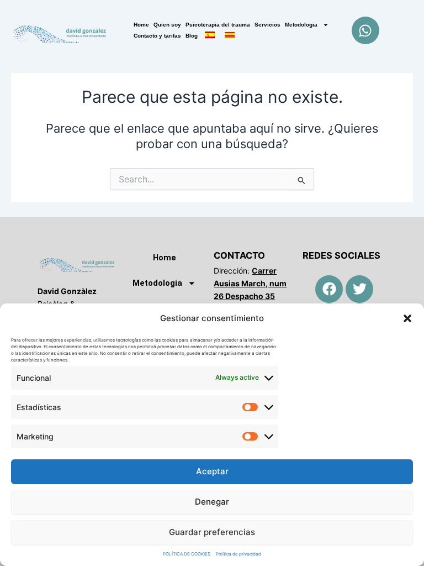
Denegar (212, 501)
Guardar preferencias (212, 532)
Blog (192, 36)
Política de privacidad (238, 554)
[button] (407, 318)
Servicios (267, 25)
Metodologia (301, 25)
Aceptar (212, 471)
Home (141, 25)
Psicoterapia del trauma (218, 25)
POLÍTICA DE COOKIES (186, 554)
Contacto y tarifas (157, 36)
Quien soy (167, 25)
